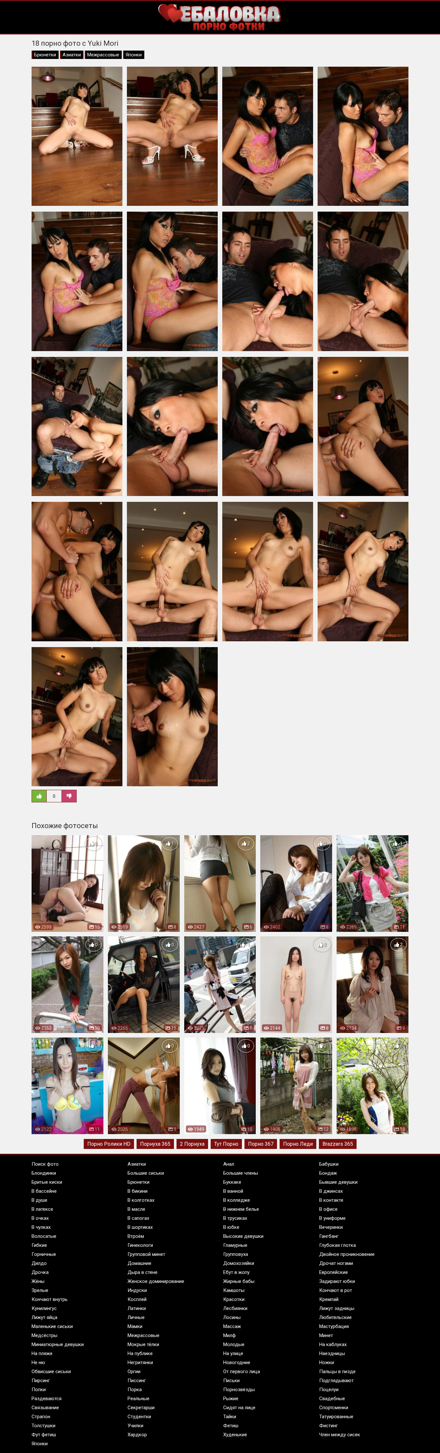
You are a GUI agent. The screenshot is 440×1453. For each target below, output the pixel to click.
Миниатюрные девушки (58, 1344)
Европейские (333, 1272)
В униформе (332, 1218)
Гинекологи (140, 1245)
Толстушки (43, 1426)
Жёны (38, 1281)
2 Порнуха (192, 1144)
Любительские (335, 1317)
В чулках (41, 1227)
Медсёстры (44, 1335)
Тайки (229, 1417)
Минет (326, 1335)
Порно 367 (260, 1144)
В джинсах (331, 1191)
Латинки (137, 1308)
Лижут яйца (44, 1317)
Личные (136, 1317)
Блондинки (44, 1173)
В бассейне (44, 1191)
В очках (40, 1218)
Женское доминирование (156, 1281)
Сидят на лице (239, 1407)
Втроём (136, 1236)
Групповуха (235, 1254)
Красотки (233, 1299)
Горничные (44, 1254)
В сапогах (138, 1218)
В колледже (236, 1200)
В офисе (328, 1209)
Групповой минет (146, 1254)
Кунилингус (44, 1308)
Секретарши (141, 1407)
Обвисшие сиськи (51, 1371)
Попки (39, 1389)
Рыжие (230, 1398)
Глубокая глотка (337, 1245)
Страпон (41, 1417)
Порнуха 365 (155, 1144)
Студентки (139, 1417)
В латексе (42, 1209)
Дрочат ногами (336, 1263)
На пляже (42, 1353)
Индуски (137, 1290)
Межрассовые (103, 55)
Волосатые (44, 1236)
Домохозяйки (238, 1263)
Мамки (135, 1326)
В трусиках (235, 1218)
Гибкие (39, 1245)
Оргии (134, 1371)
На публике (140, 1353)
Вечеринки (331, 1227)
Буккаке (232, 1182)
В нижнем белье (241, 1209)
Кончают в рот (335, 1290)
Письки (231, 1380)
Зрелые (40, 1290)
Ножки (326, 1362)
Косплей (137, 1299)
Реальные (138, 1398)
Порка (135, 1389)
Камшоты (233, 1290)
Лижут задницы (336, 1308)
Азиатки (71, 55)
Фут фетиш (44, 1435)
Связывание (45, 1407)
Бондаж (328, 1173)
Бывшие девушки (338, 1182)
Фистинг (328, 1426)
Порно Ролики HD (108, 1144)
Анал (228, 1164)
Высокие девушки (243, 1236)
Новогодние (236, 1362)
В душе (39, 1200)
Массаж (232, 1326)
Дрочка (40, 1272)
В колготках (141, 1200)
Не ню (38, 1362)
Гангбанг (329, 1236)
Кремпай (329, 1299)
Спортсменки (333, 1407)
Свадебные (332, 1398)
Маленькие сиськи (52, 1326)
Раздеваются (47, 1398)
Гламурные (235, 1245)
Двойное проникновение (347, 1254)
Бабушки (329, 1164)
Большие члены (240, 1173)
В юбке (231, 1227)
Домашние (139, 1263)
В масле (136, 1209)
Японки (134, 55)
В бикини (138, 1191)
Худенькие (235, 1435)
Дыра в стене (143, 1272)
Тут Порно (226, 1144)
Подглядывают (336, 1380)
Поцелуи (329, 1389)
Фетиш (230, 1426)
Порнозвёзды (239, 1389)
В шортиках (140, 1227)
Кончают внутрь (50, 1299)
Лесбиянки (235, 1308)
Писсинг (137, 1380)
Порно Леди (298, 1144)
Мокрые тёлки (143, 1344)
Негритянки (140, 1362)
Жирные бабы (238, 1281)
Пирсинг (41, 1380)
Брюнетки (45, 55)
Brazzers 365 (337, 1144)
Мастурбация (334, 1326)
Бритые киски (47, 1182)
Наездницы (332, 1353)
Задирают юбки (337, 1281)
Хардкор (137, 1435)
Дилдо (39, 1263)
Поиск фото (45, 1164)
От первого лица (241, 1371)
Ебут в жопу (236, 1272)
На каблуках (333, 1344)
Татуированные (336, 1417)
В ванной (233, 1191)
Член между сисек (339, 1435)
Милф (229, 1335)
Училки (135, 1426)
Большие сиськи (146, 1173)
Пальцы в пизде (337, 1371)
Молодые (233, 1344)
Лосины (232, 1317)
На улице (233, 1353)
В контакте (331, 1200)
